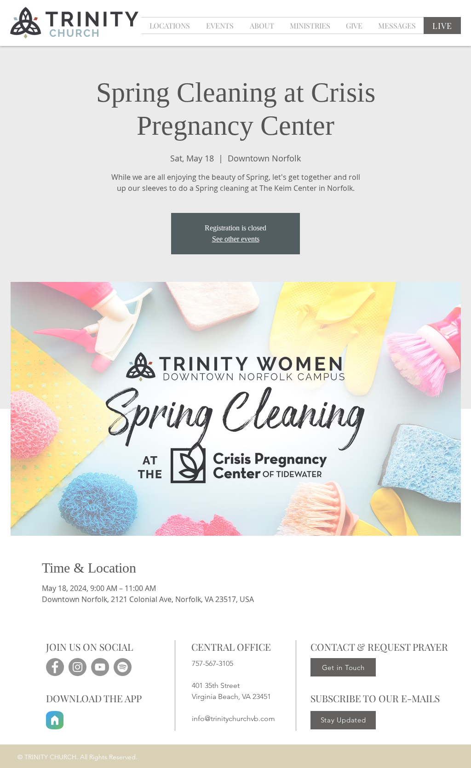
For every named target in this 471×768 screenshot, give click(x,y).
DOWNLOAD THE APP (94, 698)
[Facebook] (55, 667)
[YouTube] (100, 667)
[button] (219, 25)
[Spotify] (123, 667)
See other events (235, 239)
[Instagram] (77, 667)
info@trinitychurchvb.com (233, 718)
